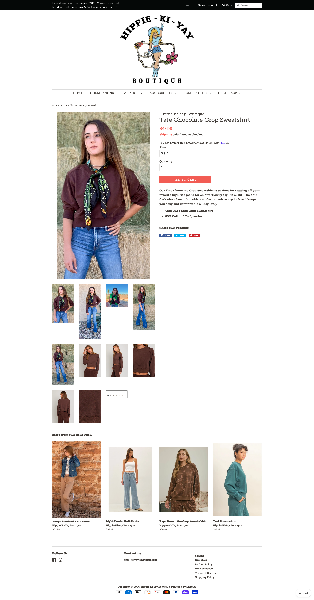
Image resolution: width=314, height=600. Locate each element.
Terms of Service (206, 573)
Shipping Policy (205, 577)
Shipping (165, 134)
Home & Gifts (196, 93)
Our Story (201, 560)
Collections (102, 93)
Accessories (162, 93)
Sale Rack (228, 93)
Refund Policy (204, 564)
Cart (229, 5)
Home (78, 93)
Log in (188, 5)
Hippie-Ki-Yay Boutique (155, 586)
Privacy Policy (204, 568)
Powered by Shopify (183, 586)
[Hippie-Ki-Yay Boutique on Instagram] (60, 560)
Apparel (132, 93)
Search (199, 555)
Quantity (166, 161)
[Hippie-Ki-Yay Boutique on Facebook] (54, 560)
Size (162, 147)
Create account (207, 5)
